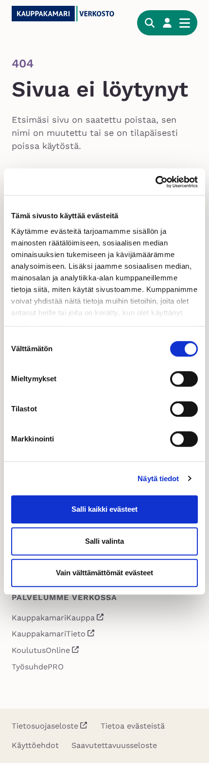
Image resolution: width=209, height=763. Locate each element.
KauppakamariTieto (53, 635)
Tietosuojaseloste (45, 726)
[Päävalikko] (184, 23)
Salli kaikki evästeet (104, 509)
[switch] (184, 379)
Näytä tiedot (158, 478)
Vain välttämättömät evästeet (104, 572)
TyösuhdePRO (38, 666)
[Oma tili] (167, 23)
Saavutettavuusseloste (114, 745)
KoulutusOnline (46, 651)
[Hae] (149, 23)
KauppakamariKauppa (58, 619)
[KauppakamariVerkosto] (68, 13)
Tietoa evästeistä (133, 726)
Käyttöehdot (35, 745)
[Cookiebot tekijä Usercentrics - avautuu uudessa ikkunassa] (155, 182)
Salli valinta (104, 541)
